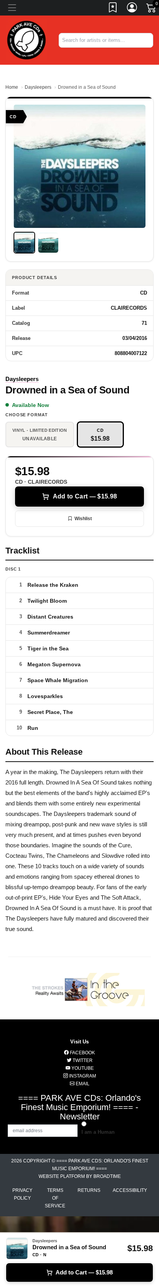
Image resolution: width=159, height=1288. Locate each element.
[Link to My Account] (132, 9)
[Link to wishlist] (113, 9)
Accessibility (130, 1190)
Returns (89, 1190)
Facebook (82, 1052)
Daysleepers (38, 87)
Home (11, 87)
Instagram (82, 1076)
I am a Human (98, 1132)
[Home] (26, 40)
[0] (151, 9)
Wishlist (83, 518)
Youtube (82, 1068)
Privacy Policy (22, 1194)
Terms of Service (55, 1198)
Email (82, 1083)
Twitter (82, 1060)
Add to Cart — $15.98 (85, 496)
